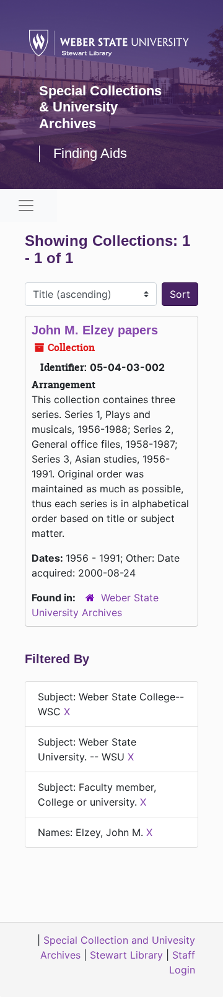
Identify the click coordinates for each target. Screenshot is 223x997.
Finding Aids (90, 153)
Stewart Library (126, 955)
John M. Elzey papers (95, 330)
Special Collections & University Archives (100, 107)
